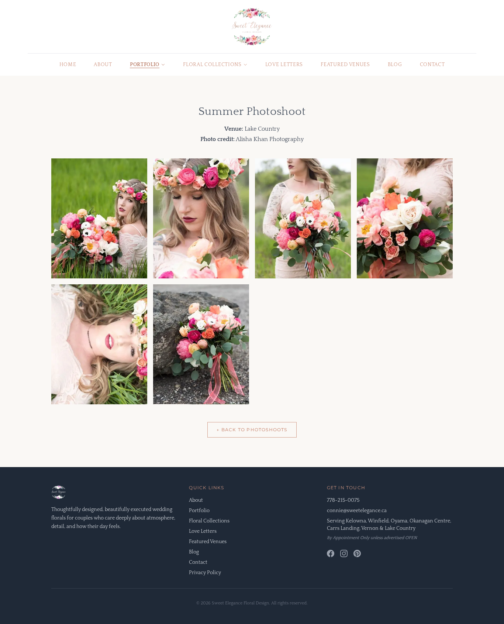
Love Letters (284, 65)
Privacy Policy (205, 573)
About (103, 65)
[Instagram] (344, 553)
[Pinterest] (357, 553)
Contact (432, 65)
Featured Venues (345, 65)
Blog (395, 65)
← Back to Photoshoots (252, 429)
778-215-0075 (343, 500)
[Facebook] (330, 553)
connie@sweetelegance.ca (357, 511)
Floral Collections (212, 65)
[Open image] (99, 218)
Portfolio (144, 65)
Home (67, 65)
